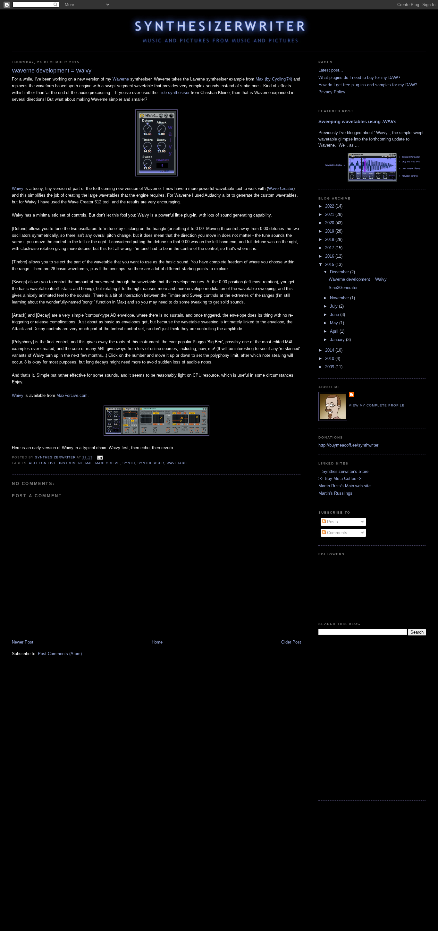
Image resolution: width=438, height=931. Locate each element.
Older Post (291, 642)
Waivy (17, 188)
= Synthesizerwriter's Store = (345, 471)
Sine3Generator (343, 287)
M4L (89, 463)
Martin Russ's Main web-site (344, 485)
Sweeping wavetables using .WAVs (357, 121)
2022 (330, 206)
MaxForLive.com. (72, 395)
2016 (330, 256)
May (334, 322)
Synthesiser (151, 463)
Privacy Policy (331, 92)
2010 (330, 358)
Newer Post (22, 642)
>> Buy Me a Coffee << (340, 478)
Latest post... (330, 70)
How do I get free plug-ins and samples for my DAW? (367, 84)
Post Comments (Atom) (60, 653)
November (340, 297)
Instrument (71, 463)
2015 (330, 264)
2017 (330, 247)
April (335, 331)
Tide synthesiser (174, 92)
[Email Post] (99, 457)
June (335, 314)
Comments (336, 532)
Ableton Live (42, 463)
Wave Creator (280, 188)
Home (157, 642)
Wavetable (178, 463)
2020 (330, 222)
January (338, 339)
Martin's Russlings (335, 493)
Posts (332, 521)
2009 (330, 366)
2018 (330, 239)
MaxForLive (107, 463)
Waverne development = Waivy (358, 279)
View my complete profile (377, 405)
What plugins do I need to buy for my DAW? (359, 77)
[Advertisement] (338, 670)
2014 (330, 350)
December (340, 271)
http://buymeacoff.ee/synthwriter (348, 445)
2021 (330, 214)
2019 (330, 231)
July (334, 306)
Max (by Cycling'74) (274, 79)
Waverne (121, 79)
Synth (128, 463)
